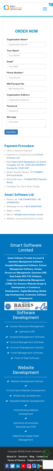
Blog (32, 456)
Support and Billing (37, 460)
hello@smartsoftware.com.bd (28, 214)
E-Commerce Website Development (25, 390)
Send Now (11, 132)
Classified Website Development (26, 400)
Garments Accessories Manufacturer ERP (25, 425)
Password (12, 106)
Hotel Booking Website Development (25, 412)
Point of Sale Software (27, 358)
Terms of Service (16, 460)
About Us (11, 456)
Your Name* (13, 50)
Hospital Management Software (27, 336)
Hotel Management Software (27, 352)
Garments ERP (27, 331)
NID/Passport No (15, 84)
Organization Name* (17, 39)
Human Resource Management (27, 326)
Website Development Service (27, 381)
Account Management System (27, 347)
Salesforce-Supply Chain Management (26, 437)
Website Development (26, 370)
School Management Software (27, 342)
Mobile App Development (27, 395)
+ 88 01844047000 (27, 199)
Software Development (26, 315)
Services (23, 456)
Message (11, 117)
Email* (10, 61)
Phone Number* (15, 72)
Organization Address (18, 95)
